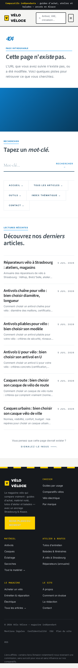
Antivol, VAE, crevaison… (49, 18)
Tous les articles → (48, 185)
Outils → (15, 195)
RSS (6, 642)
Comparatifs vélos (53, 491)
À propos (48, 589)
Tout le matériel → (14, 570)
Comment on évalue (54, 595)
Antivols (8, 545)
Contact (47, 607)
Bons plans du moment (19, 523)
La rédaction (50, 601)
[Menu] (71, 18)
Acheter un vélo (13, 589)
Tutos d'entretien (52, 545)
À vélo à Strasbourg (54, 557)
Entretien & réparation (16, 595)
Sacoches (10, 563)
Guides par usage (53, 485)
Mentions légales (14, 631)
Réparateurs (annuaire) (56, 563)
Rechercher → (64, 165)
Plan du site (63, 631)
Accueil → (16, 185)
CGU (51, 631)
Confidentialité (37, 631)
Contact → (16, 205)
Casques (9, 551)
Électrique (10, 601)
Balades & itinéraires (54, 551)
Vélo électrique (51, 498)
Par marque (49, 504)
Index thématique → (46, 195)
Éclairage (9, 557)
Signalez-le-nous (35, 446)
